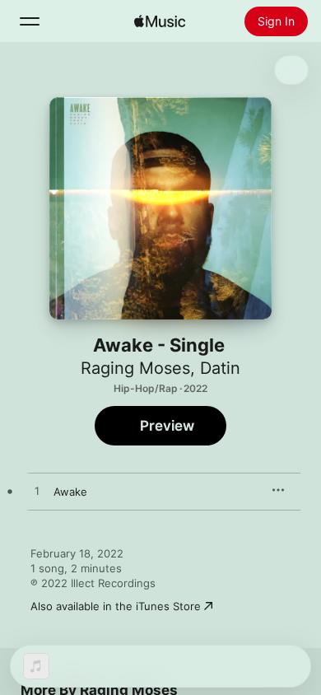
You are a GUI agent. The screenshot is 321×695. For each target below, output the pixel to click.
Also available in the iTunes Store (115, 606)
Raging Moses (135, 368)
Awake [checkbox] (70, 491)
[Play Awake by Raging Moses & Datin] (37, 491)
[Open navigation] (30, 21)
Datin (220, 368)
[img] (159, 21)
